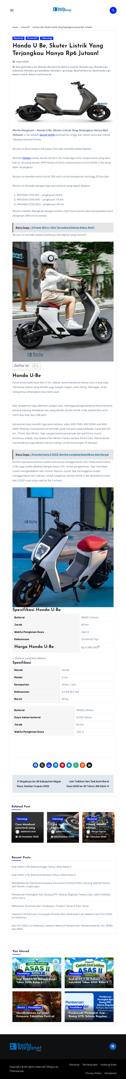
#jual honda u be (82, 70)
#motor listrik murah (40, 74)
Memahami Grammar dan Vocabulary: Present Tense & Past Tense (50, 906)
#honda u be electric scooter (62, 67)
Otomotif (32, 38)
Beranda (74, 1064)
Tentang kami (90, 1064)
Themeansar (16, 1071)
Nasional (18, 38)
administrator (28, 831)
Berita (21, 1007)
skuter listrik (47, 134)
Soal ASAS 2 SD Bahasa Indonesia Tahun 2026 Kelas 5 (44, 874)
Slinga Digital (98, 831)
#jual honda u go (101, 70)
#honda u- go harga (61, 70)
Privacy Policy (94, 1073)
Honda (26, 158)
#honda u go (86, 67)
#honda (42, 67)
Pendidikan (24, 973)
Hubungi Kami (109, 1064)
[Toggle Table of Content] (33, 365)
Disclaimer (111, 1073)
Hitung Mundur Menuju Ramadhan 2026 (97, 828)
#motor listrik (20, 74)
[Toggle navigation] (11, 10)
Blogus (51, 1066)
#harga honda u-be (26, 67)
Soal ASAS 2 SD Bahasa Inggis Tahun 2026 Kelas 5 (41, 866)
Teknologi (46, 38)
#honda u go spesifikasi (37, 70)
